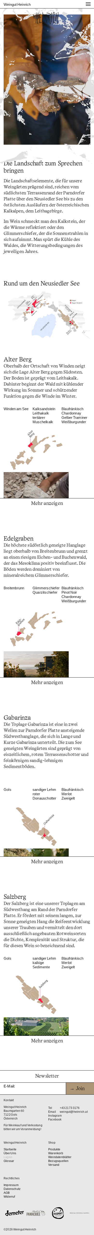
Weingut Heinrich (17, 4)
